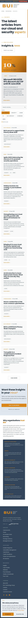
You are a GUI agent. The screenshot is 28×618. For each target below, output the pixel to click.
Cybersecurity (6, 530)
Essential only (20, 614)
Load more (14, 378)
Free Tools (5, 576)
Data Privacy (10, 116)
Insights (5, 565)
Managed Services (7, 541)
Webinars (5, 570)
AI (3, 116)
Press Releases (7, 572)
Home (2, 11)
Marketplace (15, 1)
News (4, 119)
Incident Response (23, 1)
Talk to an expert (14, 405)
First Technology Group (9, 585)
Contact (2, 1)
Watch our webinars (14, 409)
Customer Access (8, 1)
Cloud (4, 532)
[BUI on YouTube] (9, 595)
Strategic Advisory (7, 538)
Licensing (20, 116)
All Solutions (6, 558)
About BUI (5, 583)
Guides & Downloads (8, 574)
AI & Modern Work (7, 534)
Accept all (8, 614)
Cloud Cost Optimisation (9, 556)
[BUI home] (13, 6)
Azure (21, 112)
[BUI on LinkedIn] (6, 595)
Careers (5, 587)
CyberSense (6, 552)
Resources (8, 11)
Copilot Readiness (7, 554)
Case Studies (6, 567)
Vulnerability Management (9, 550)
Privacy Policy (20, 610)
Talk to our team (8, 50)
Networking (6, 536)
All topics (5, 112)
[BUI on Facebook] (4, 595)
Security (14, 112)
